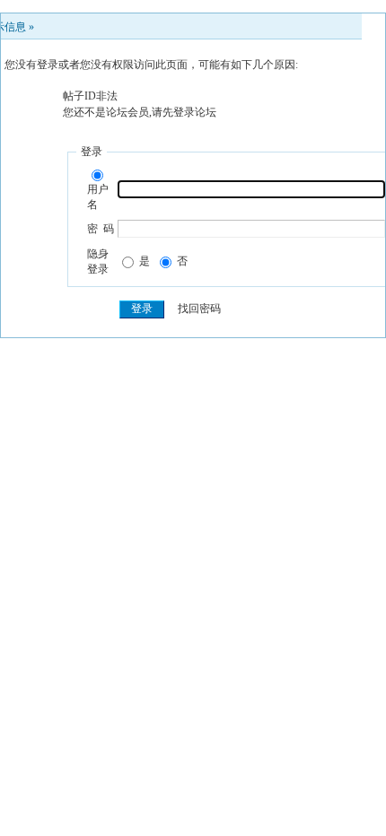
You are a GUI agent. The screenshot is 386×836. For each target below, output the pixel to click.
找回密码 (199, 308)
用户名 (98, 197)
